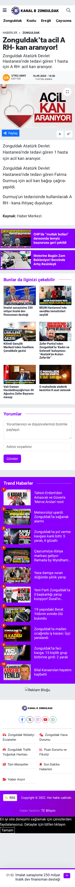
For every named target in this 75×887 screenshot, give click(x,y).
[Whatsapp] (53, 719)
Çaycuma (63, 21)
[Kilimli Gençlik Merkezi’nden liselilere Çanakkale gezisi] (20, 331)
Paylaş (13, 133)
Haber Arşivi (16, 779)
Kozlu (31, 21)
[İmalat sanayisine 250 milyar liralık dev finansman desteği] (20, 295)
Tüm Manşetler (18, 764)
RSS (12, 798)
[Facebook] (22, 719)
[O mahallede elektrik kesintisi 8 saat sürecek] (55, 374)
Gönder (12, 459)
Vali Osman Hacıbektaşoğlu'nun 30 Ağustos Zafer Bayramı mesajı (19, 392)
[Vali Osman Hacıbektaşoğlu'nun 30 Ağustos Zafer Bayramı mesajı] (20, 374)
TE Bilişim (48, 810)
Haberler (10, 32)
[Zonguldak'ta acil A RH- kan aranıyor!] (37, 106)
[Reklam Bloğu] (37, 690)
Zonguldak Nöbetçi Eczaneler (19, 737)
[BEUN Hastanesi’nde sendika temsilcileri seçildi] (55, 295)
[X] (29, 719)
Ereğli (46, 21)
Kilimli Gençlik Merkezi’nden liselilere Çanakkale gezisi (19, 347)
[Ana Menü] (5, 10)
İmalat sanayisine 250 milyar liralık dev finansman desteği (18, 311)
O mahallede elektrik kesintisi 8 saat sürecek (54, 388)
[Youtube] (45, 719)
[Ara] (68, 10)
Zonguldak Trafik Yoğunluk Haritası (17, 752)
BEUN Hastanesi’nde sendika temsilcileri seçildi (53, 311)
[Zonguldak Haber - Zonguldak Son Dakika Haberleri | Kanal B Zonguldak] (35, 10)
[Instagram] (37, 719)
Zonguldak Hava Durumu (53, 737)
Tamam (7, 830)
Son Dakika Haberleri (49, 767)
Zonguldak (12, 21)
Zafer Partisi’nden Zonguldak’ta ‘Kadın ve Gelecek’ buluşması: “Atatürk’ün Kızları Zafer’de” (54, 350)
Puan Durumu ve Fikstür (53, 752)
